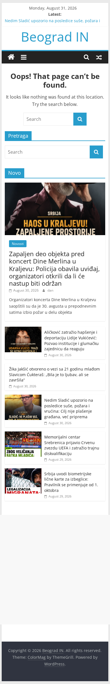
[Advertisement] (55, 569)
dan (50, 290)
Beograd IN (55, 36)
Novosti (18, 243)
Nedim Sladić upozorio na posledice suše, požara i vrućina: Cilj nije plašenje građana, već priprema (68, 408)
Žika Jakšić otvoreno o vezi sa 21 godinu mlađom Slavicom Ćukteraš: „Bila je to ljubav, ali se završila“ (54, 374)
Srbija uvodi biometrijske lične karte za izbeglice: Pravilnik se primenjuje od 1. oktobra (71, 482)
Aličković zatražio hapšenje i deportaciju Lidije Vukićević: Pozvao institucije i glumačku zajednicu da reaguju (71, 340)
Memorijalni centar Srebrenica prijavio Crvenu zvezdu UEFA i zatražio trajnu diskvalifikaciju (71, 445)
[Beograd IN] (11, 57)
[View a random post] (99, 57)
